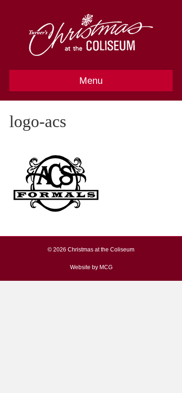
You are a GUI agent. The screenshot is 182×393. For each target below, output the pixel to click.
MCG (105, 267)
